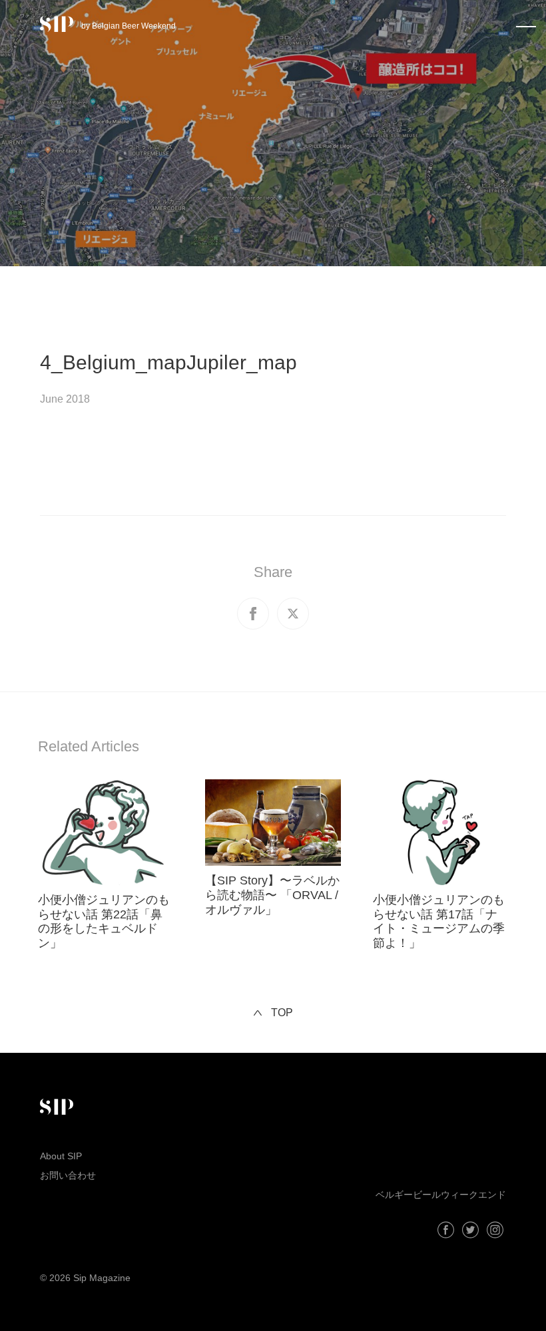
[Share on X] (293, 614)
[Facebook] (445, 1230)
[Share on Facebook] (253, 614)
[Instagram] (495, 1230)
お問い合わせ (68, 1175)
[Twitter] (470, 1230)
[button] (526, 24)
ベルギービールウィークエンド (441, 1194)
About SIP (61, 1156)
